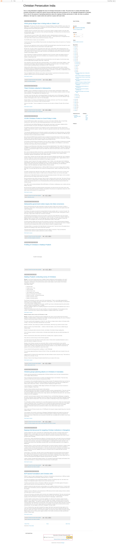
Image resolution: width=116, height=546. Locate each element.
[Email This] (46, 79)
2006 (75, 105)
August (76, 65)
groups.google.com (65, 539)
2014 (75, 56)
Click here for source (28, 76)
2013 (75, 57)
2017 (75, 51)
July (76, 66)
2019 (75, 48)
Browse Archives (57, 539)
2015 (75, 54)
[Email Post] (44, 79)
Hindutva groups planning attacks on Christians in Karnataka (43, 372)
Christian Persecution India (39, 5)
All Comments (77, 36)
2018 (75, 49)
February (77, 95)
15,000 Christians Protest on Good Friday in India (40, 118)
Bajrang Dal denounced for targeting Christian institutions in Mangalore (47, 430)
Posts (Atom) (31, 525)
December (77, 62)
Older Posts (68, 523)
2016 (75, 53)
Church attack (49, 423)
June (76, 68)
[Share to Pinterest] (51, 79)
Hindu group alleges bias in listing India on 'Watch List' (41, 23)
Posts (76, 34)
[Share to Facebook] (49, 79)
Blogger (62, 542)
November (77, 63)
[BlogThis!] (47, 79)
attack (37, 111)
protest (33, 197)
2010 (75, 99)
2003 (75, 110)
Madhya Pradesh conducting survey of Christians (40, 277)
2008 (75, 102)
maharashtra (40, 111)
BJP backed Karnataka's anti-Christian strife (38, 473)
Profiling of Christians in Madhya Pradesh (37, 245)
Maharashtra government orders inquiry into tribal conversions (44, 204)
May (76, 70)
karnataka (54, 423)
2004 (75, 108)
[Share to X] (48, 79)
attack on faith (40, 423)
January (76, 97)
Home (47, 523)
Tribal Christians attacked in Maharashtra (37, 88)
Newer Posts (27, 523)
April (76, 71)
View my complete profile (77, 29)
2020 (75, 46)
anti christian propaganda (31, 81)
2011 (75, 60)
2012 (75, 59)
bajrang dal (45, 423)
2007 (75, 104)
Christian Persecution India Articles (77, 116)
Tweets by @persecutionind (78, 41)
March (76, 94)
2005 (75, 107)
